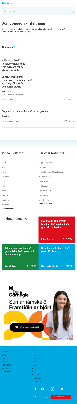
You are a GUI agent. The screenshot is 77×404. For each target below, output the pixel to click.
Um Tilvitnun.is (36, 381)
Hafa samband (36, 378)
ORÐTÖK (4, 358)
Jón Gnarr (42, 167)
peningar (5, 195)
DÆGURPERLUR (6, 365)
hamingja (5, 200)
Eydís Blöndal (43, 195)
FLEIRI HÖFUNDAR (45, 203)
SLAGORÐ (5, 368)
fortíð (4, 181)
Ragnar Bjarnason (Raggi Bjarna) (50, 172)
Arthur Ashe (43, 181)
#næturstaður (8, 121)
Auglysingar (35, 368)
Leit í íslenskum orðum (38, 352)
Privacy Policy (36, 355)
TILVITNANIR (5, 352)
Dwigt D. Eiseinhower (46, 163)
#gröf (18, 121)
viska (4, 172)
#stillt (12, 99)
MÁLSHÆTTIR (6, 355)
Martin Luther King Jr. (49, 266)
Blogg (33, 371)
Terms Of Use (36, 358)
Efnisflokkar (35, 362)
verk (3, 186)
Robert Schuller (47, 239)
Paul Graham (43, 186)
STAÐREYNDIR (6, 371)
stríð (3, 167)
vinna (4, 191)
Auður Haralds (43, 200)
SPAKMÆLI (5, 362)
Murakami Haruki (44, 177)
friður (4, 163)
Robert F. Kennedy (11, 266)
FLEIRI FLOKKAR (8, 208)
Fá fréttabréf (61, 397)
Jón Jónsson (6, 91)
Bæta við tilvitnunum (38, 375)
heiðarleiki (5, 205)
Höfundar (35, 365)
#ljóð (5, 99)
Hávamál (5, 177)
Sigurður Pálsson (44, 191)
